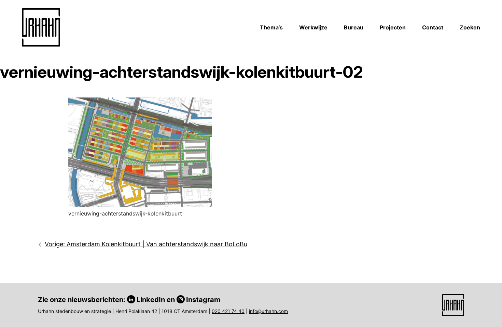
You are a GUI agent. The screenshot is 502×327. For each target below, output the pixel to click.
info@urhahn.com (268, 311)
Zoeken (470, 27)
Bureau (353, 27)
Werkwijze (313, 27)
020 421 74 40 (228, 311)
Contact (432, 27)
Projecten (393, 27)
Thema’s (271, 27)
